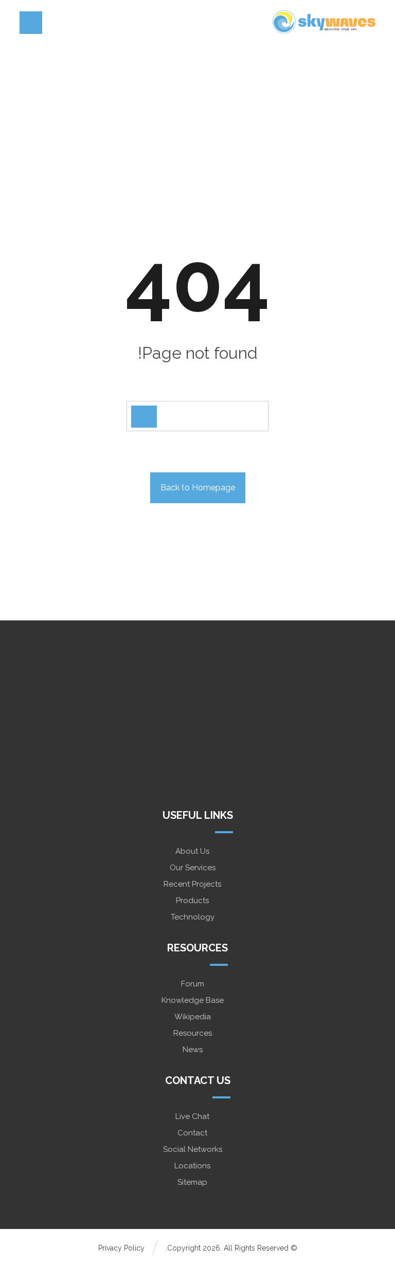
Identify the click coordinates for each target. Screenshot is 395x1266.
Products (192, 900)
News (193, 1049)
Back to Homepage (197, 487)
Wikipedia (192, 1016)
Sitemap (192, 1182)
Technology (192, 917)
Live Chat (192, 1116)
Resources (192, 1033)
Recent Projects (192, 884)
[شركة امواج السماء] (324, 21)
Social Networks (192, 1149)
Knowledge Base (192, 1000)
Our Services (193, 867)
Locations (192, 1165)
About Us (192, 851)
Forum (192, 983)
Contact (192, 1132)
